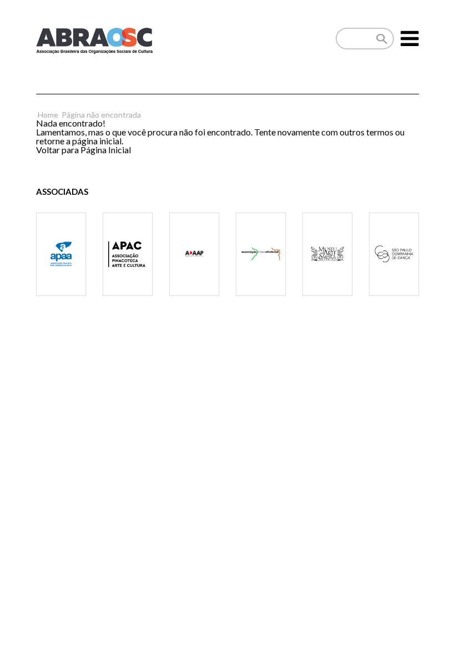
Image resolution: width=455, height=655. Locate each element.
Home (48, 114)
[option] (61, 268)
